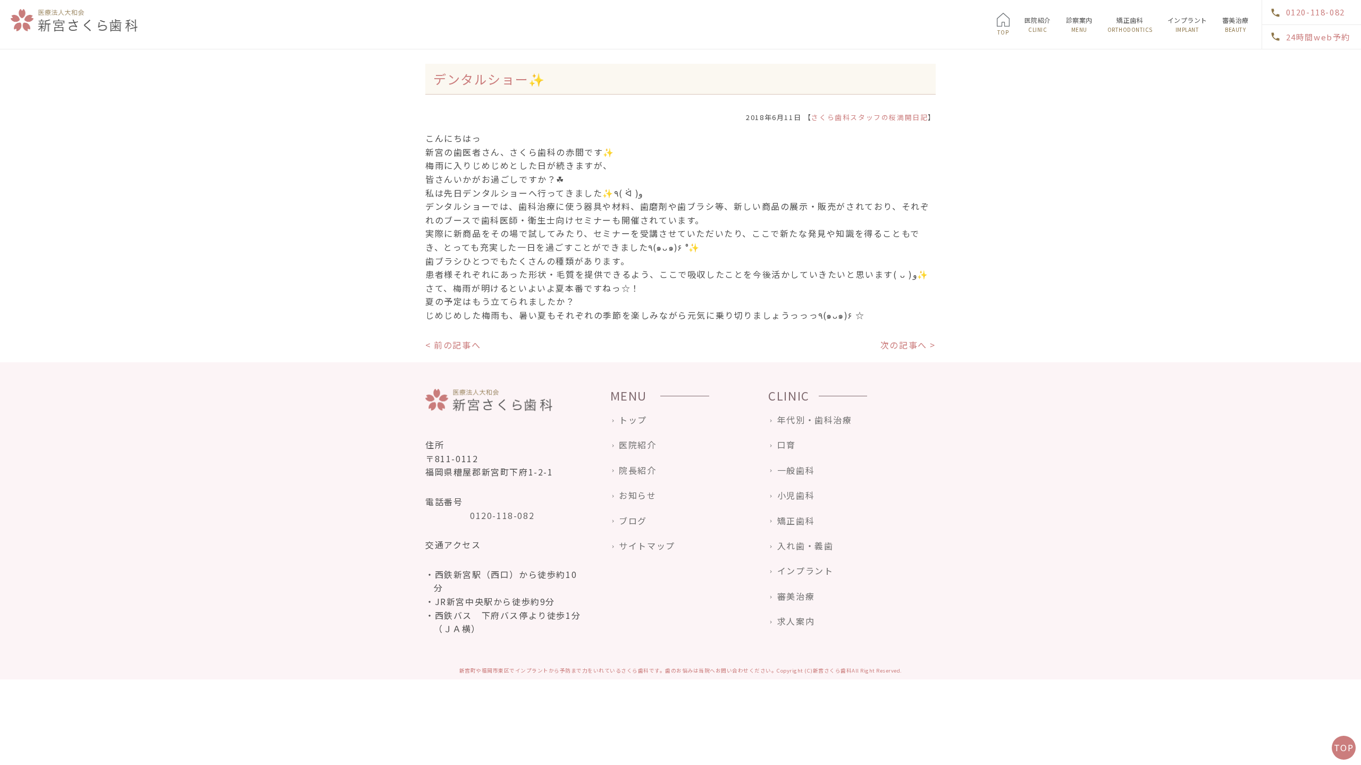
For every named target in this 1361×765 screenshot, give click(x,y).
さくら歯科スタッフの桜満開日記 (869, 117)
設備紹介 (1043, 113)
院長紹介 (637, 470)
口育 (1078, 99)
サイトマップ (647, 545)
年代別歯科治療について (1108, 57)
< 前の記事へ (453, 344)
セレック (1241, 71)
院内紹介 (1043, 99)
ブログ (633, 520)
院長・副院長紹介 (1056, 71)
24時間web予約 (1318, 36)
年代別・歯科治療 (814, 419)
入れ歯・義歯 (1092, 113)
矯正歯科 (1130, 24)
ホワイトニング (1251, 57)
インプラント (1187, 24)
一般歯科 (1085, 71)
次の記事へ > (908, 344)
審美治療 (1235, 24)
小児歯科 (1085, 85)
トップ (633, 419)
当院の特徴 (1047, 57)
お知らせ (637, 495)
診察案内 (1079, 24)
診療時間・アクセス (1060, 85)
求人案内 (1043, 127)
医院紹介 (1037, 24)
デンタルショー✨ (489, 79)
